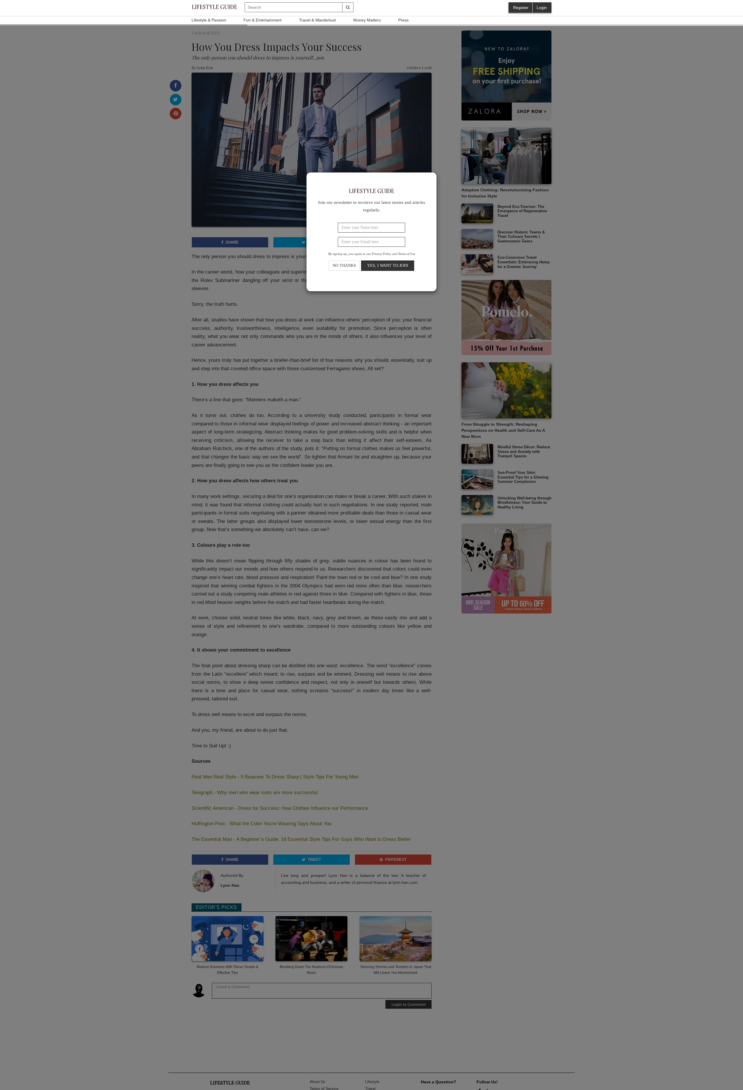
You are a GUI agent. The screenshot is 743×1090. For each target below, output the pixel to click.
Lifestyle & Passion (209, 20)
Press (403, 20)
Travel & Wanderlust (317, 20)
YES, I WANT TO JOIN (387, 266)
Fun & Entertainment (263, 20)
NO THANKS (344, 266)
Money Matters (367, 20)
